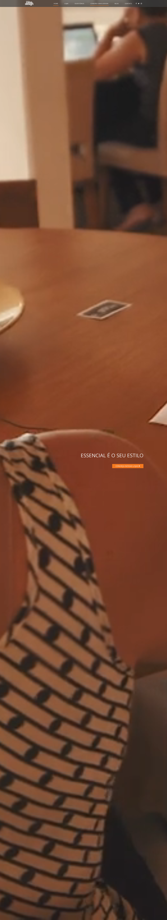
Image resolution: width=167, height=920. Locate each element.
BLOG (117, 3)
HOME (56, 3)
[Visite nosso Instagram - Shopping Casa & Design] (141, 3)
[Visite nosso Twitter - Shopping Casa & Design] (139, 3)
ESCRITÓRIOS (79, 3)
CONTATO (128, 3)
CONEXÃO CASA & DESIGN (99, 3)
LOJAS (66, 3)
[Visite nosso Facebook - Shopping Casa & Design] (136, 3)
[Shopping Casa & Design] (29, 3)
